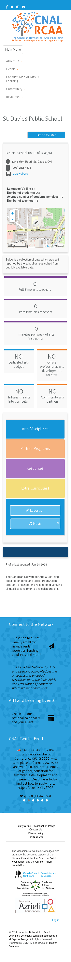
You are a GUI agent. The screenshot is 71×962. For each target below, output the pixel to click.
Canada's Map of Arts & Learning (22, 79)
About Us (13, 61)
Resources (13, 97)
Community (14, 89)
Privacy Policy (35, 833)
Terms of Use (35, 836)
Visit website (20, 173)
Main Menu (14, 50)
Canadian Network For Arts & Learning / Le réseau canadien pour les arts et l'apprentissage (33, 935)
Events (11, 69)
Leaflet (47, 245)
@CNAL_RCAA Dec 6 (37, 796)
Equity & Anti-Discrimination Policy (36, 826)
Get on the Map (46, 135)
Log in (55, 920)
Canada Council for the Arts (27, 858)
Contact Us (35, 829)
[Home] (37, 27)
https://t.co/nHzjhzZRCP (35, 788)
